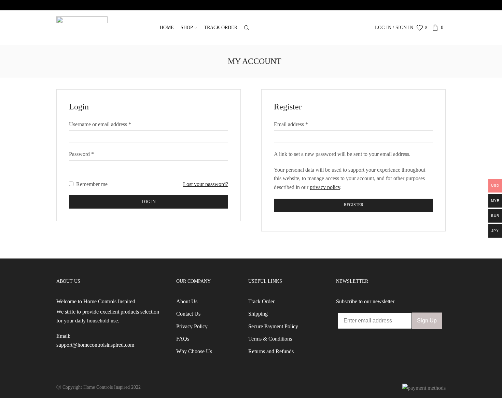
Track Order (220, 27)
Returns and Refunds (271, 351)
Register (353, 204)
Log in (149, 201)
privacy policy (325, 187)
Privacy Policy (192, 326)
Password (81, 154)
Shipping (258, 314)
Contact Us (188, 314)
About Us (186, 301)
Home (167, 27)
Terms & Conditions (270, 339)
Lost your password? (205, 184)
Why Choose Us (194, 351)
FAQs (182, 339)
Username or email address (100, 124)
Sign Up (427, 320)
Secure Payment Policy (273, 326)
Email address (291, 124)
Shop (187, 27)
